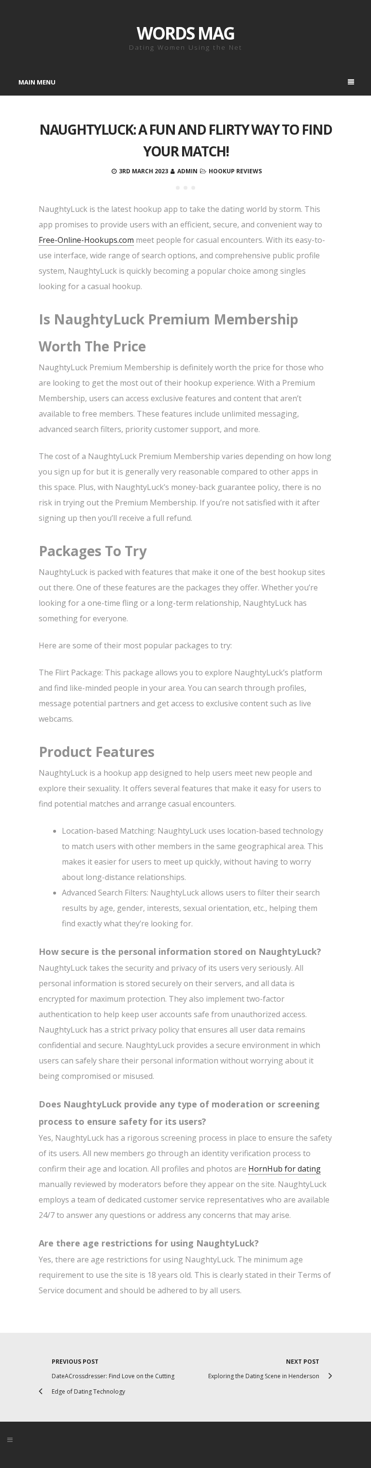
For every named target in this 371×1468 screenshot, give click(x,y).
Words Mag (185, 33)
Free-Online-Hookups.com (86, 240)
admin (187, 171)
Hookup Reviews (235, 171)
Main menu (37, 82)
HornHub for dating (284, 1168)
